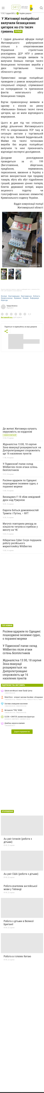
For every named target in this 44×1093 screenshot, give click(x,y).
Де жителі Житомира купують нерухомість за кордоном (20, 430)
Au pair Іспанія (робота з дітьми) (18, 840)
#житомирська (26, 296)
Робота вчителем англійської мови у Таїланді (20, 887)
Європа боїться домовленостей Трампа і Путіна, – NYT (21, 512)
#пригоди (4, 300)
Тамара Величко (12, 306)
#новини (26, 298)
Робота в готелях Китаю (17, 956)
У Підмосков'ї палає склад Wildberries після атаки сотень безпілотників (20, 467)
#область (36, 296)
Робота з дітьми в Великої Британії (19, 923)
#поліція (4, 296)
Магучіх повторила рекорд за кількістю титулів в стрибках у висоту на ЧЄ (20, 526)
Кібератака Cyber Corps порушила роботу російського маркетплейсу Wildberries (22, 543)
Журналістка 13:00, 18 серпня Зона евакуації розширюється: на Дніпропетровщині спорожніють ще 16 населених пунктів (22, 449)
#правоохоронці (7, 298)
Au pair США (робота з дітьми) (21, 873)
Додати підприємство (22, 732)
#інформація (34, 298)
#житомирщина (14, 296)
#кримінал (17, 298)
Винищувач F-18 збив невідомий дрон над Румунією (21, 498)
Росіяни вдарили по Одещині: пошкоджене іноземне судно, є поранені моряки (20, 483)
